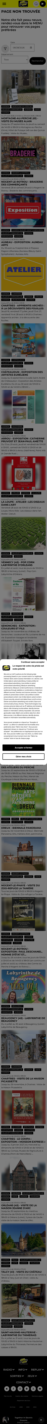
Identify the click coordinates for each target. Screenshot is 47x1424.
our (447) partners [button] (15, 674)
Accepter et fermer (23, 747)
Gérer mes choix (23, 756)
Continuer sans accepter (32, 661)
